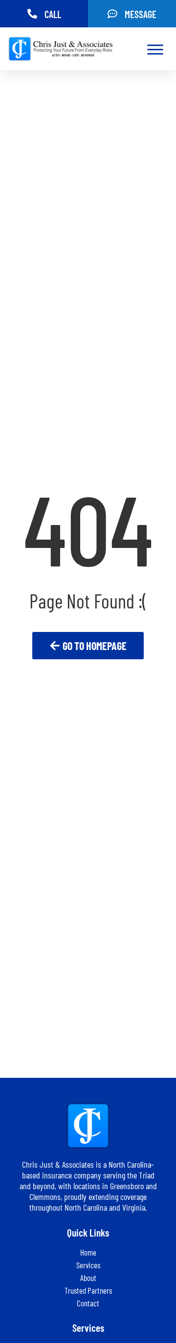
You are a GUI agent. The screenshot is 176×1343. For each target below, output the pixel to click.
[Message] (112, 14)
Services (88, 1265)
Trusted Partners (88, 1290)
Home (88, 1252)
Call (52, 14)
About (88, 1277)
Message (140, 14)
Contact (88, 1303)
